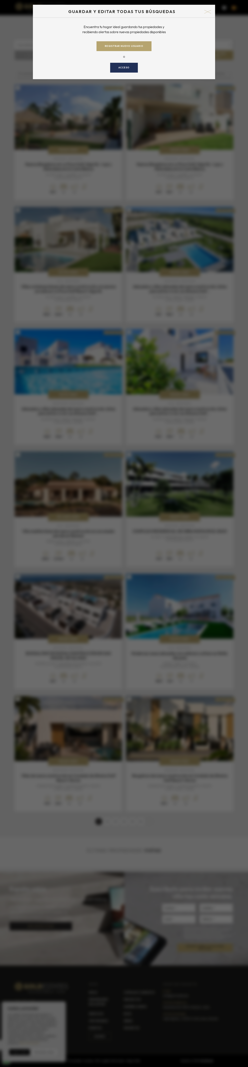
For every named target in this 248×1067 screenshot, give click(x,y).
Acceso (123, 67)
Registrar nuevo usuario (124, 46)
